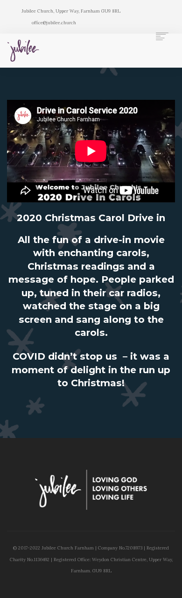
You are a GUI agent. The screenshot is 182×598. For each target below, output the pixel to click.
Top (171, 585)
